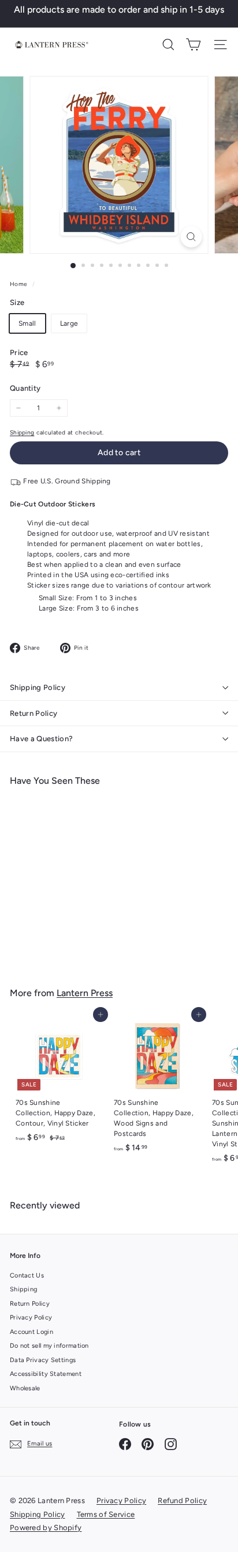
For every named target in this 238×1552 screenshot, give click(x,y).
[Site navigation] (220, 45)
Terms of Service (106, 1514)
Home (19, 284)
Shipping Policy (37, 687)
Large (69, 323)
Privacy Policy (31, 1317)
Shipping (22, 432)
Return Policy (33, 713)
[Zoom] (191, 236)
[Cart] (193, 45)
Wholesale (25, 1388)
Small (27, 323)
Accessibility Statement (45, 1374)
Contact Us (27, 1275)
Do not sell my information (49, 1345)
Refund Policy (182, 1500)
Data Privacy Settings (43, 1360)
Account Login (31, 1332)
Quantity (25, 388)
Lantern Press (85, 992)
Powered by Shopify (45, 1527)
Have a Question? (41, 738)
